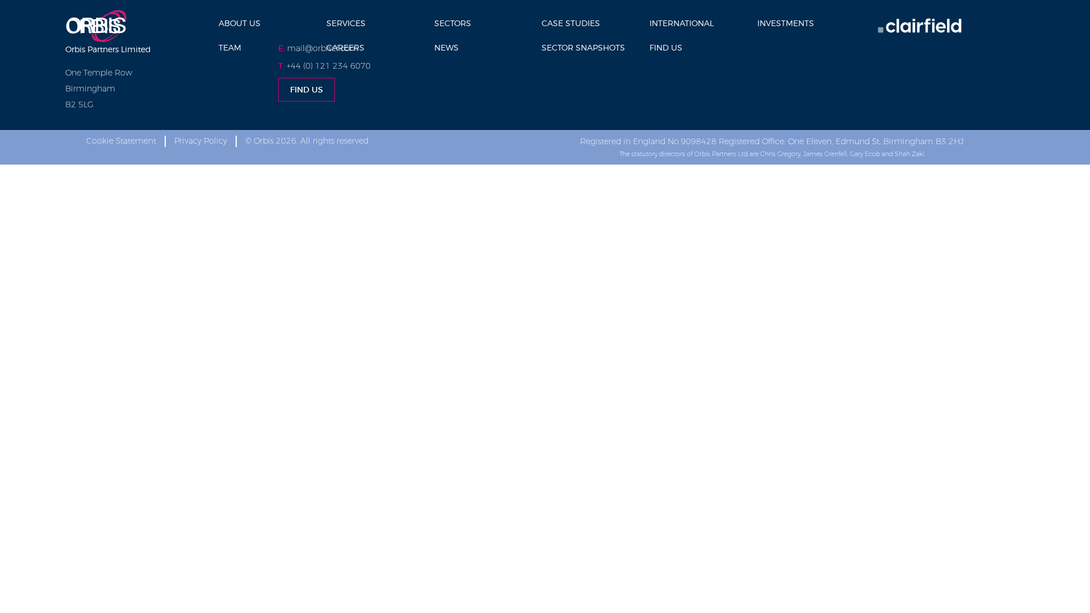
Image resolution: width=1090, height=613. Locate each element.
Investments (785, 23)
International (681, 23)
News (446, 47)
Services (346, 23)
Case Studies (571, 23)
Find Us (665, 47)
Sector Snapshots (583, 47)
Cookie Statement (121, 141)
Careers (345, 47)
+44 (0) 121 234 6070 (329, 66)
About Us (240, 23)
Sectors (452, 23)
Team (230, 47)
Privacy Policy (200, 141)
